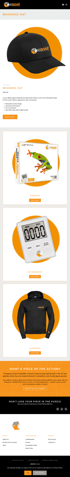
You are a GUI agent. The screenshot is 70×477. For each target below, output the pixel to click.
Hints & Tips (29, 448)
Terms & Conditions (50, 460)
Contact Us (51, 442)
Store (4, 445)
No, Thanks (39, 473)
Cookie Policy (33, 460)
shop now (35, 200)
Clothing (6, 85)
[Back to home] (12, 4)
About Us (6, 439)
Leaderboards (29, 439)
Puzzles (27, 442)
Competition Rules (31, 445)
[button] (66, 4)
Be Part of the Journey (10, 442)
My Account (52, 439)
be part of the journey (35, 388)
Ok (28, 473)
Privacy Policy (18, 460)
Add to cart (10, 117)
